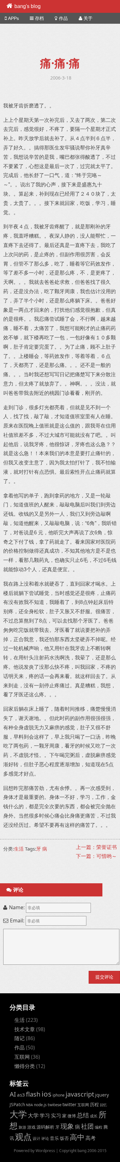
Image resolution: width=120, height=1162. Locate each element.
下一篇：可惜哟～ (96, 856)
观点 (23, 1136)
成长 (94, 1115)
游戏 (31, 1127)
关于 (88, 18)
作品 (63, 18)
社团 (87, 1126)
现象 (67, 1126)
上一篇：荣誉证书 (96, 847)
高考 (90, 1137)
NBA (29, 1105)
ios (47, 1094)
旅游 (22, 1127)
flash (33, 1094)
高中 (77, 1137)
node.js (40, 1104)
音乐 (54, 1138)
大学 (18, 1114)
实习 (56, 1115)
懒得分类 (24, 1066)
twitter (69, 1104)
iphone (58, 1095)
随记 (19, 1038)
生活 (19, 848)
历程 (94, 1104)
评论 (45, 1138)
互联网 (22, 1056)
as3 (21, 1094)
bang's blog (27, 6)
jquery (102, 1095)
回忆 (103, 1105)
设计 (36, 1138)
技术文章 (24, 1029)
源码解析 (45, 1127)
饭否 (64, 1138)
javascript (80, 1094)
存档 (39, 18)
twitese (54, 1104)
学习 (45, 1115)
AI (13, 1094)
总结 (83, 1115)
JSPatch (17, 1104)
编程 (98, 1127)
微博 (72, 1116)
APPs (13, 18)
